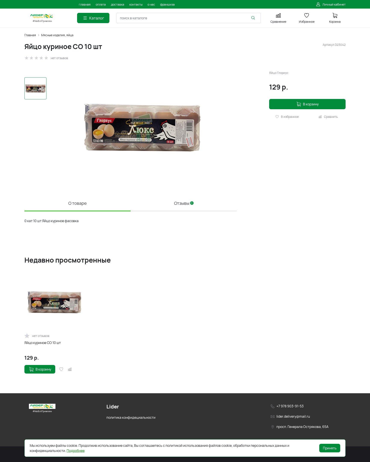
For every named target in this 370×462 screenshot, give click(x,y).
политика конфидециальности (130, 417)
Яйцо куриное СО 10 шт (42, 342)
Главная (30, 35)
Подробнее (76, 450)
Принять (330, 448)
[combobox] (188, 18)
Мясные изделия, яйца (57, 35)
